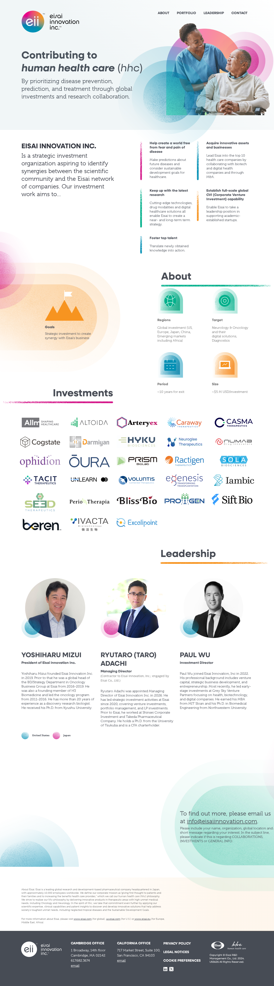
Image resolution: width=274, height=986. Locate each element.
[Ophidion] (40, 461)
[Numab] (233, 441)
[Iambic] (233, 480)
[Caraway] (184, 422)
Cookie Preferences (182, 960)
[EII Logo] (50, 21)
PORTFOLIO (186, 13)
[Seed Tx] (40, 502)
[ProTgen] (184, 499)
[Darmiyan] (89, 441)
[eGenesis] (184, 480)
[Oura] (89, 461)
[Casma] (233, 422)
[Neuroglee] (184, 441)
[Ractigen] (184, 461)
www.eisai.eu (142, 918)
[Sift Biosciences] (232, 499)
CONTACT (239, 13)
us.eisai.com (113, 918)
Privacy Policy (177, 943)
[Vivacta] (89, 524)
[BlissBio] (137, 499)
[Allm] (40, 422)
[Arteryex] (137, 422)
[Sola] (233, 461)
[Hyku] (137, 441)
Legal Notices (176, 952)
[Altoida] (89, 422)
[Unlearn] (89, 480)
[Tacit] (40, 480)
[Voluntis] (137, 480)
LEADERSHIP (214, 13)
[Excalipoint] (137, 522)
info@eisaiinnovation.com (222, 821)
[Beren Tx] (42, 524)
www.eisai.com (83, 918)
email (75, 966)
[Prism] (137, 461)
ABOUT (163, 13)
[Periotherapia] (89, 501)
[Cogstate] (40, 441)
